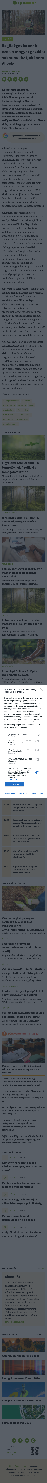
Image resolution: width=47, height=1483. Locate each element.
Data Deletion (9, 793)
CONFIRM (14, 784)
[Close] (42, 690)
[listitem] (23, 735)
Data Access (23, 793)
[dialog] (23, 741)
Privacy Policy (37, 793)
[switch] (37, 741)
